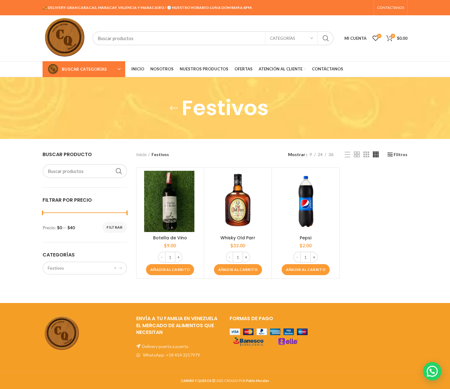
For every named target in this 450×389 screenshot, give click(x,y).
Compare (196, 181)
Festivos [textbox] (56, 268)
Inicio (141, 154)
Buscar (325, 38)
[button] (170, 269)
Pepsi (305, 238)
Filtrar (114, 227)
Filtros (400, 154)
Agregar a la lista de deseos (196, 194)
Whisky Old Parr (237, 238)
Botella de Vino (170, 238)
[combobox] (85, 268)
